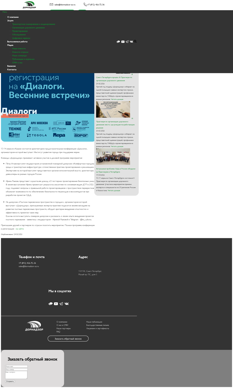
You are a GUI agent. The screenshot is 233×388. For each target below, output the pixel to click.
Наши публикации (94, 321)
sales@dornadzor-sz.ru (64, 4)
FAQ (58, 331)
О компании (62, 321)
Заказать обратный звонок (68, 338)
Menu (4, 11)
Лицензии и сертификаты (97, 328)
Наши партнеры (64, 328)
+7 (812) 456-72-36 (95, 4)
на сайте (20, 228)
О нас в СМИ (62, 324)
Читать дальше (116, 99)
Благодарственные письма (97, 324)
